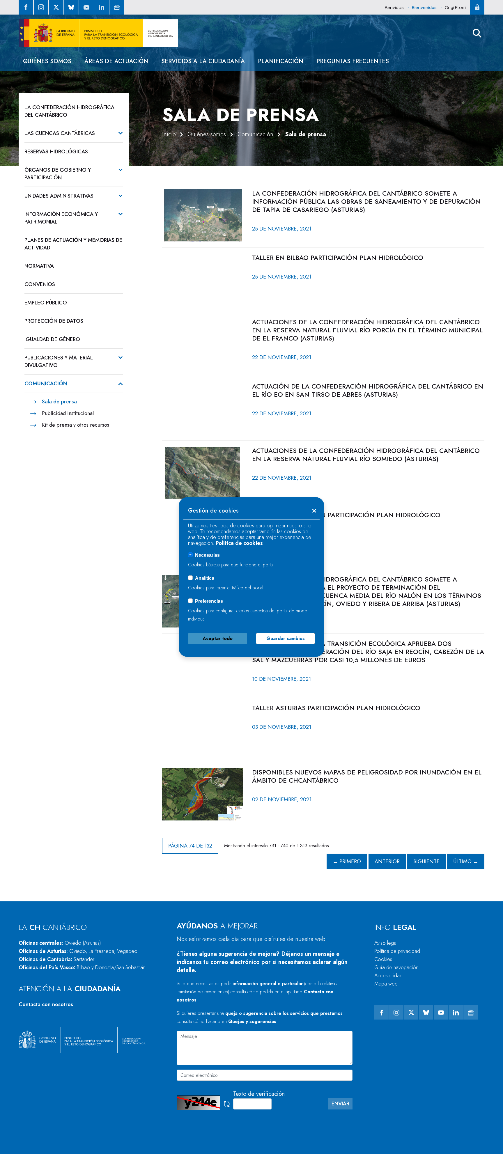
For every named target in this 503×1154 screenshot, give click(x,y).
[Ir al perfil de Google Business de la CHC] (116, 7)
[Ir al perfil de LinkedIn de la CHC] (101, 7)
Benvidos (394, 7)
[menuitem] (47, 61)
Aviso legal (385, 943)
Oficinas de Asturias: (78, 951)
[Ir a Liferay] (98, 33)
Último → (465, 861)
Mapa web (386, 984)
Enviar (340, 1103)
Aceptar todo (218, 638)
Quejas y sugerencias (252, 1021)
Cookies (383, 959)
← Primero (347, 861)
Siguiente (426, 861)
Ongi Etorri (455, 7)
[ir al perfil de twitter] (56, 7)
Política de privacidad (397, 951)
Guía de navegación (396, 967)
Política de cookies (239, 543)
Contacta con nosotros (46, 1004)
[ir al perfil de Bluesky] (71, 7)
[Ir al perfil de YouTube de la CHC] (86, 7)
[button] (477, 33)
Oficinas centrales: (60, 943)
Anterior (387, 861)
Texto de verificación (259, 1094)
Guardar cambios (285, 638)
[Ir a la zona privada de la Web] (477, 7)
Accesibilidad (388, 975)
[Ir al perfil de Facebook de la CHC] (26, 7)
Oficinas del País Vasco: (82, 967)
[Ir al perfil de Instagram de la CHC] (41, 7)
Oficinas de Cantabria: (56, 959)
